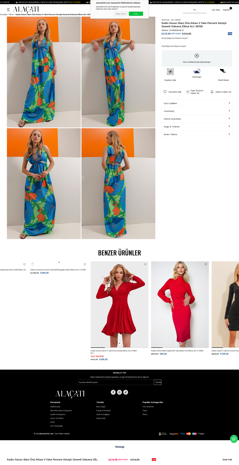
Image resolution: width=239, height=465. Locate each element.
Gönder (158, 382)
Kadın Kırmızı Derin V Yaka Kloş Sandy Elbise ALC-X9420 (114, 350)
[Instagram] (119, 392)
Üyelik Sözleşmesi (57, 414)
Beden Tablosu (170, 134)
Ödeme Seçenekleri (172, 119)
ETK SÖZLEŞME (56, 426)
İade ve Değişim (103, 414)
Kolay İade (100, 418)
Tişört (145, 410)
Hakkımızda (55, 406)
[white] (69, 394)
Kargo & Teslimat (172, 126)
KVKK (52, 422)
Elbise (145, 414)
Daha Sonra (121, 14)
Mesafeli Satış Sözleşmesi (61, 410)
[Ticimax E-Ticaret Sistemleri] (119, 447)
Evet (136, 14)
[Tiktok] (125, 392)
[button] (98, 347)
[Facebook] (113, 392)
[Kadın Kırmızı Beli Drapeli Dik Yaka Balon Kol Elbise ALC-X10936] (180, 304)
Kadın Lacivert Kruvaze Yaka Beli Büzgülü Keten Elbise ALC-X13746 (57, 264)
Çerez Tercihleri (56, 418)
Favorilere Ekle (24, 264)
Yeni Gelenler (148, 406)
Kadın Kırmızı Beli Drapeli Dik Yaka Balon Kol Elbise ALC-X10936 (177, 350)
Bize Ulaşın (101, 406)
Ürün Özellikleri (170, 103)
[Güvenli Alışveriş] (182, 433)
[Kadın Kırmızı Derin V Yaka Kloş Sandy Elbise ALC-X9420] (119, 304)
